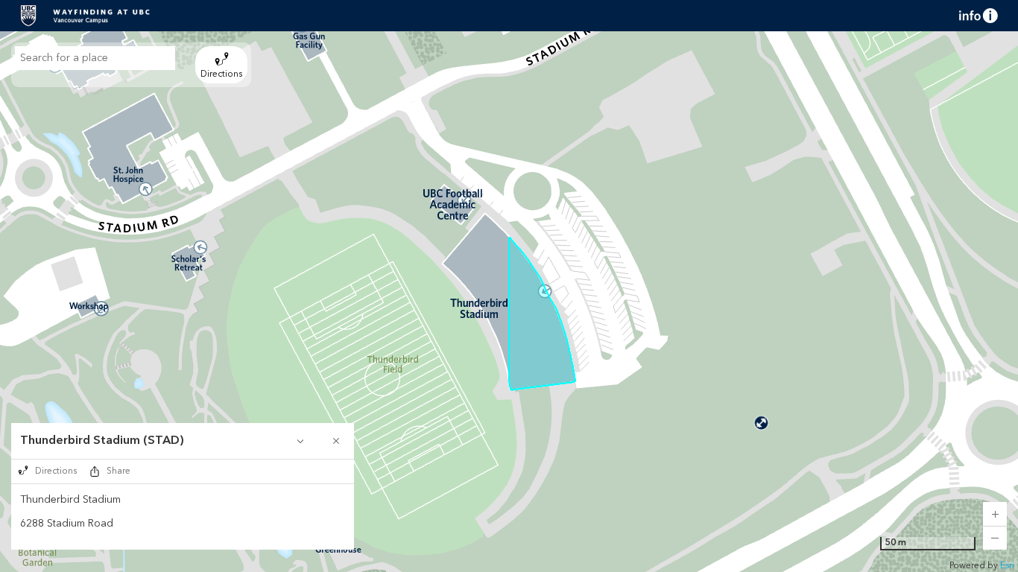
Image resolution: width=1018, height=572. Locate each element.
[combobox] (95, 58)
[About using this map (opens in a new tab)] (978, 15)
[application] (509, 301)
